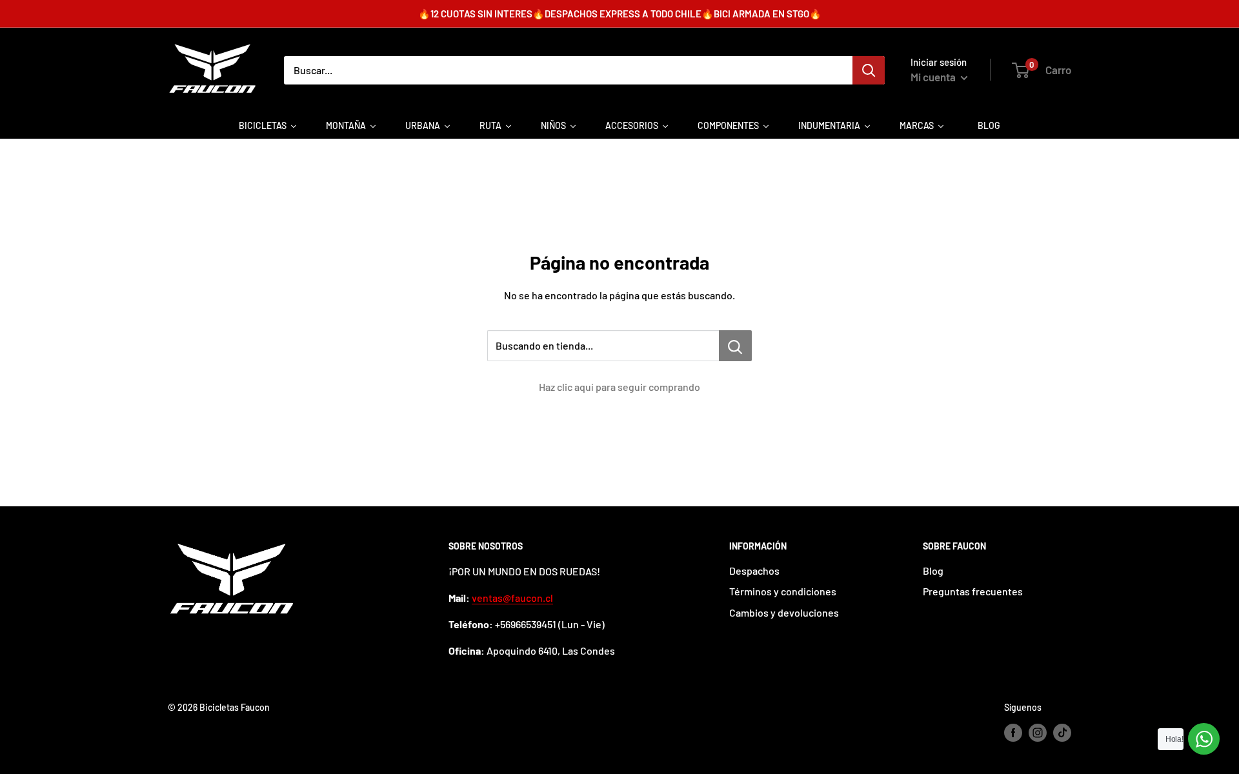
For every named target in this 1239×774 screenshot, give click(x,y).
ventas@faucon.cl (512, 597)
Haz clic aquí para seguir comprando (619, 387)
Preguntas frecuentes (973, 591)
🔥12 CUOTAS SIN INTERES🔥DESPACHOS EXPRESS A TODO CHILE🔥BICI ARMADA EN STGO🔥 (619, 13)
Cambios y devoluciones (784, 612)
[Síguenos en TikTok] (1062, 733)
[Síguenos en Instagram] (1038, 733)
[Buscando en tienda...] (735, 345)
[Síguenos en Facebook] (1013, 733)
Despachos (754, 570)
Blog (933, 570)
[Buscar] (868, 70)
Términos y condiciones (782, 591)
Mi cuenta (934, 76)
